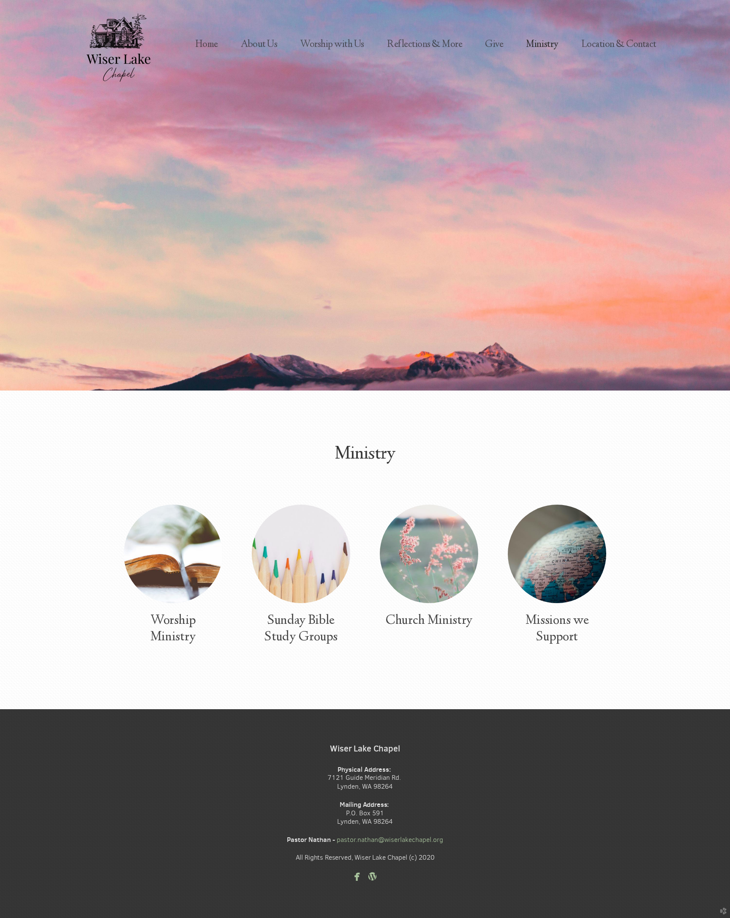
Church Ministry (429, 621)
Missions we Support (557, 629)
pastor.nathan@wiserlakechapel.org (390, 839)
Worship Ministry (173, 629)
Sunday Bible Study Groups (300, 629)
